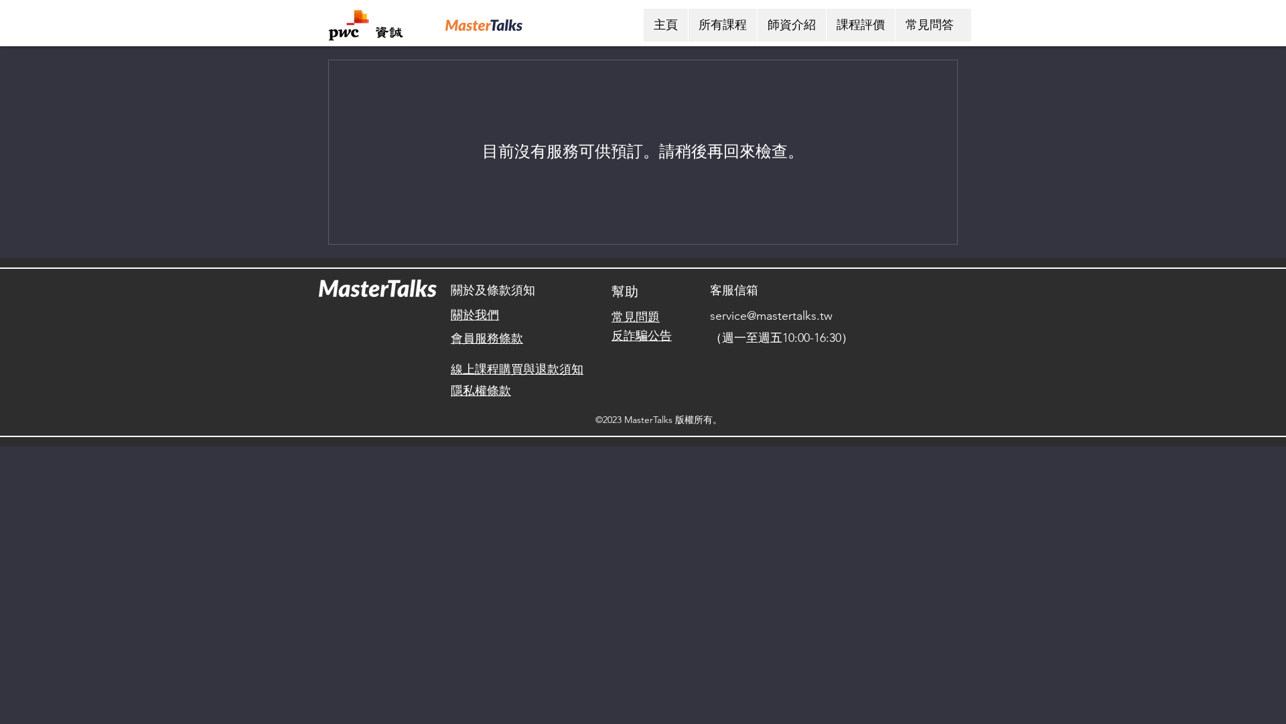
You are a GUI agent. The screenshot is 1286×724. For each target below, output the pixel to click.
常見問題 (636, 317)
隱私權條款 (481, 390)
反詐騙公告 (642, 335)
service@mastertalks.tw (771, 315)
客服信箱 (734, 290)
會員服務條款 (487, 338)
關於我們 (475, 315)
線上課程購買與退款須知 (517, 369)
